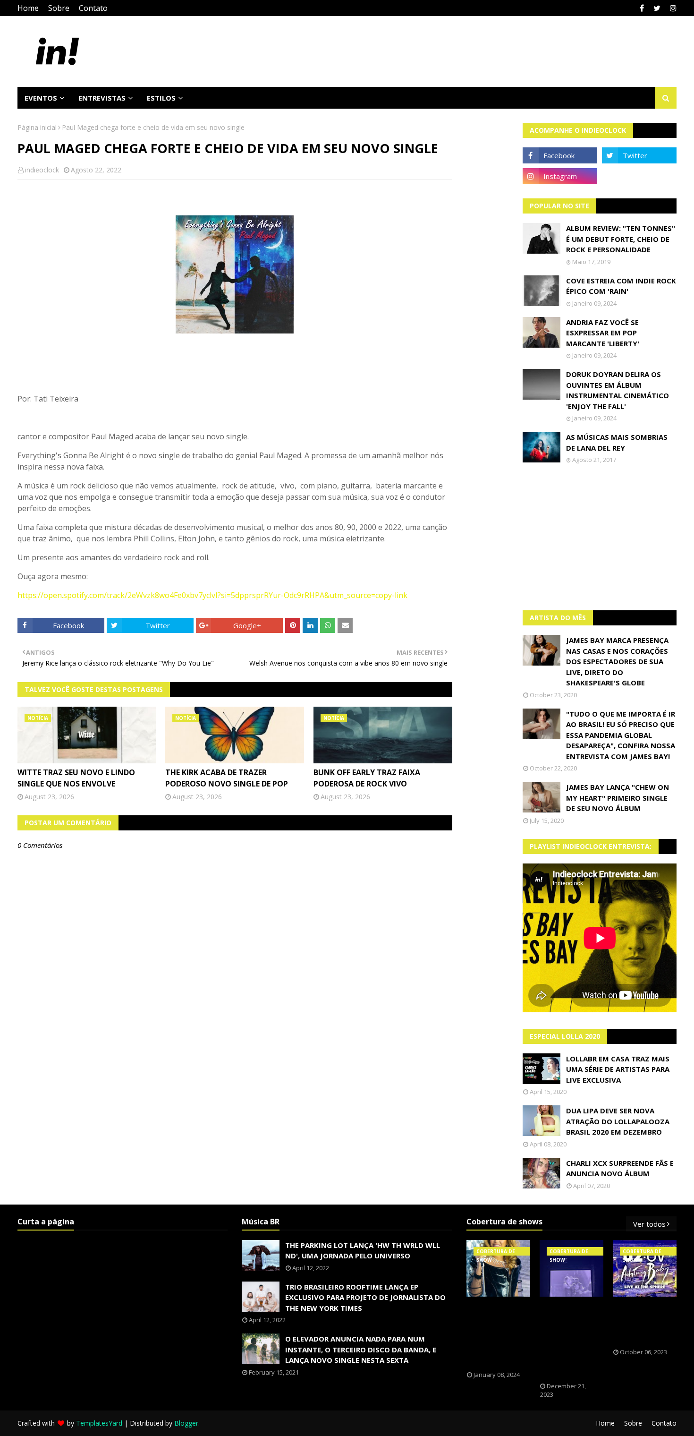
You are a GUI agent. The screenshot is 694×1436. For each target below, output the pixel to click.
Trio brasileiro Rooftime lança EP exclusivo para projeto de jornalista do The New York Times (365, 1297)
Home (28, 8)
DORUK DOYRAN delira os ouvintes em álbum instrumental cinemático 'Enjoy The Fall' (617, 390)
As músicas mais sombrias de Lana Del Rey (617, 442)
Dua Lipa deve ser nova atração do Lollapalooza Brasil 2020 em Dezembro (617, 1121)
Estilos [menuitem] (161, 98)
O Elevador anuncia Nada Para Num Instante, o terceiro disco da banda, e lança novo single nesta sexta (360, 1349)
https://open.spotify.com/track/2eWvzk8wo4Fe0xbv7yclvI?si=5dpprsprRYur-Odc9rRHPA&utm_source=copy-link (212, 595)
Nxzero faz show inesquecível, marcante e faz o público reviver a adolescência (571, 1339)
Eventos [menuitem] (41, 98)
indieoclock (42, 169)
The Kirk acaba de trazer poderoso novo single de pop (226, 778)
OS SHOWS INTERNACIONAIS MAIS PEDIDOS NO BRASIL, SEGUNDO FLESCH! (499, 1334)
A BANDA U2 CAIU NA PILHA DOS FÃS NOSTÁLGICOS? (642, 1322)
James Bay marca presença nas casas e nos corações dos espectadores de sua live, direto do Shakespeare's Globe (617, 661)
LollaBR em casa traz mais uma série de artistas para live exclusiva (617, 1069)
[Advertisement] (600, 537)
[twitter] (657, 8)
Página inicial (37, 127)
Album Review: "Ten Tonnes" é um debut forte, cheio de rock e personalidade (620, 238)
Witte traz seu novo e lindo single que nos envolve (76, 778)
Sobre (58, 8)
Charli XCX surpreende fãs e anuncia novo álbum (620, 1168)
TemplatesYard (99, 1423)
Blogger (186, 1423)
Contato (93, 8)
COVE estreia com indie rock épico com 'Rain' (621, 286)
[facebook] (641, 8)
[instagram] (672, 8)
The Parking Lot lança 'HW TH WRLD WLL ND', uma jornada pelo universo (362, 1250)
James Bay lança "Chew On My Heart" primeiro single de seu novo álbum (617, 797)
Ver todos (649, 1224)
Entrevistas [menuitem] (102, 98)
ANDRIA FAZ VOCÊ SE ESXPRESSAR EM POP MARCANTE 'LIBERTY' (602, 332)
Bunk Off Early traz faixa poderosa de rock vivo (366, 778)
